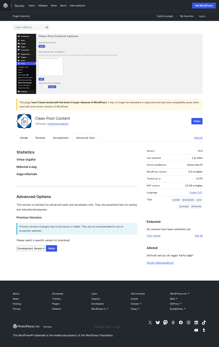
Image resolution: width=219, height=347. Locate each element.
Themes (56, 298)
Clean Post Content (52, 118)
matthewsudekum (57, 123)
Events (134, 298)
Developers (97, 303)
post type (184, 206)
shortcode (196, 206)
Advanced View (85, 137)
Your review (153, 235)
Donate (136, 303)
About (16, 293)
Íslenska (47, 326)
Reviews (40, 137)
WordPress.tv (99, 308)
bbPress (176, 303)
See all (198, 235)
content (176, 200)
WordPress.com (180, 293)
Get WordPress (204, 5)
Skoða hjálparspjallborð (160, 262)
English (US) (196, 192)
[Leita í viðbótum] (47, 27)
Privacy (17, 308)
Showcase (57, 293)
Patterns (56, 308)
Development (61, 137)
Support (95, 298)
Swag (135, 308)
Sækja (197, 121)
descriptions (188, 200)
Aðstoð (198, 137)
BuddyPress (178, 308)
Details (24, 137)
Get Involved (138, 293)
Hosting (17, 303)
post (199, 200)
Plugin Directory (21, 16)
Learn (94, 293)
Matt (174, 298)
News (16, 298)
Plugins (56, 303)
